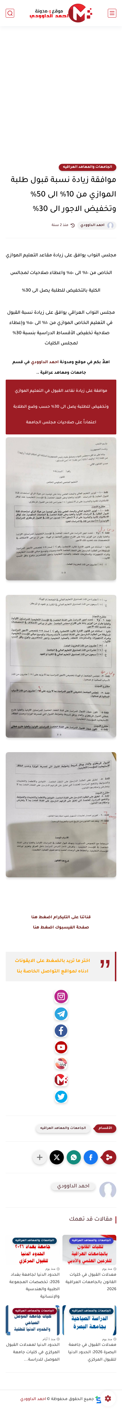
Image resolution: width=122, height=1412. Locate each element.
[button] (91, 1157)
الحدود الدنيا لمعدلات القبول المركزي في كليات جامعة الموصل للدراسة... (33, 1352)
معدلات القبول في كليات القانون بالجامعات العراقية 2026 (91, 1282)
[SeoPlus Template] (98, 1399)
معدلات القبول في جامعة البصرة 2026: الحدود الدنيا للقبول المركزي (92, 1352)
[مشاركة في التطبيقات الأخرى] (40, 1157)
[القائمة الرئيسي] (112, 13)
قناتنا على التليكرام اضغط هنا (61, 917)
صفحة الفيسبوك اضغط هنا (61, 928)
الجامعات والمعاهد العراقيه (87, 167)
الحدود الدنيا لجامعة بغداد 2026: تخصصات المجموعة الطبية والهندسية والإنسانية (34, 1286)
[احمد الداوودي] (61, 13)
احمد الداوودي (92, 225)
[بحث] (10, 13)
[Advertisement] (61, 98)
